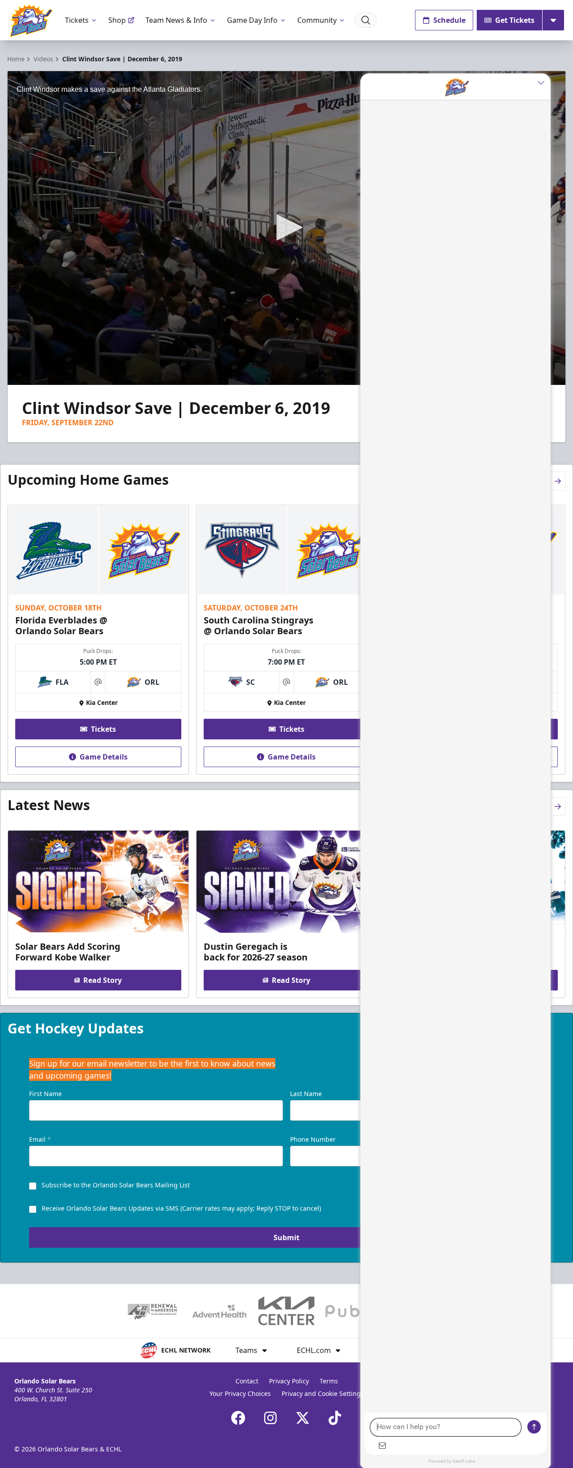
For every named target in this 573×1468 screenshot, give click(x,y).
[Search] (366, 20)
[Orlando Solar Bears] (30, 20)
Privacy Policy (289, 1381)
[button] (286, 227)
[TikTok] (334, 1417)
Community (317, 20)
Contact (246, 1381)
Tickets (77, 20)
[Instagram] (270, 1417)
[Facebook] (238, 1417)
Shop (117, 20)
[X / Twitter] (302, 1417)
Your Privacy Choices (240, 1393)
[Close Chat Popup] (544, 82)
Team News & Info (176, 20)
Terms (329, 1381)
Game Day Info (252, 20)
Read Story (102, 980)
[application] (286, 228)
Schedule (449, 20)
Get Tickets (515, 20)
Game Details (104, 757)
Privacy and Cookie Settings (323, 1393)
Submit (286, 1237)
